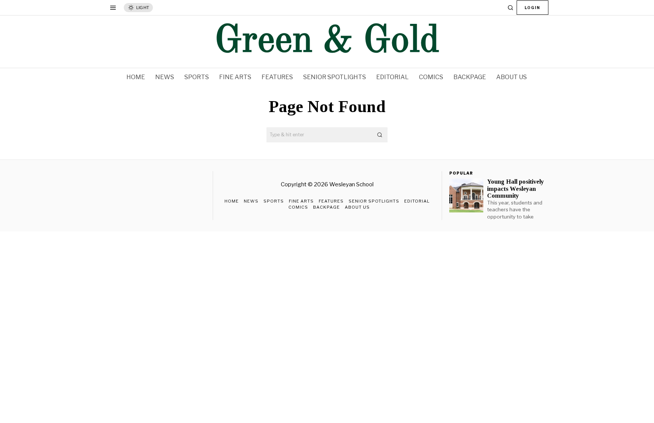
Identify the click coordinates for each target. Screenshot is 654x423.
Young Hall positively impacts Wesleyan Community (515, 188)
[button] (380, 134)
